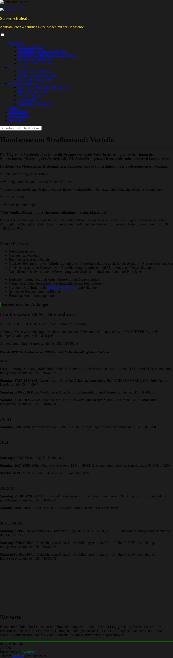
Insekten (53, 287)
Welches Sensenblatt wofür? (38, 71)
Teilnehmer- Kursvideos (35, 63)
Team (13, 108)
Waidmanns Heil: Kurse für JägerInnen (45, 87)
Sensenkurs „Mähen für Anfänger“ (42, 51)
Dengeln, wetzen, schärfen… (38, 75)
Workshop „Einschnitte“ (35, 104)
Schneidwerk (18, 67)
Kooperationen (19, 116)
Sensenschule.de (14, 18)
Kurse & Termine (30, 47)
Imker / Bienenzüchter (34, 92)
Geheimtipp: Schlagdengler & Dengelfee (47, 55)
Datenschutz (18, 112)
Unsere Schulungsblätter (35, 79)
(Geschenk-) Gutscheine (35, 59)
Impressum (17, 120)
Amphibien (69, 287)
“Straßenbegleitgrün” (33, 96)
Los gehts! (16, 43)
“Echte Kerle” (28, 100)
